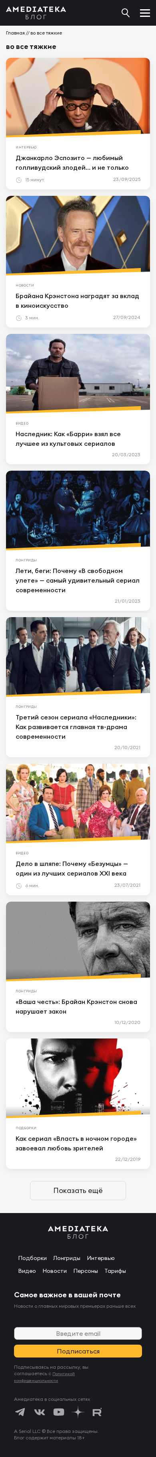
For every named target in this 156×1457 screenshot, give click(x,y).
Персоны (85, 1270)
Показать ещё (78, 1190)
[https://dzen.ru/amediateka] (78, 1412)
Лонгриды (66, 1258)
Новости (54, 1270)
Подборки (32, 1258)
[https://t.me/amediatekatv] (20, 1412)
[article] (78, 123)
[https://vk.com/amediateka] (39, 1412)
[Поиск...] (125, 13)
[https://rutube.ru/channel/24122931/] (97, 1412)
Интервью (101, 1258)
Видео (27, 1270)
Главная (15, 33)
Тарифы (115, 1270)
